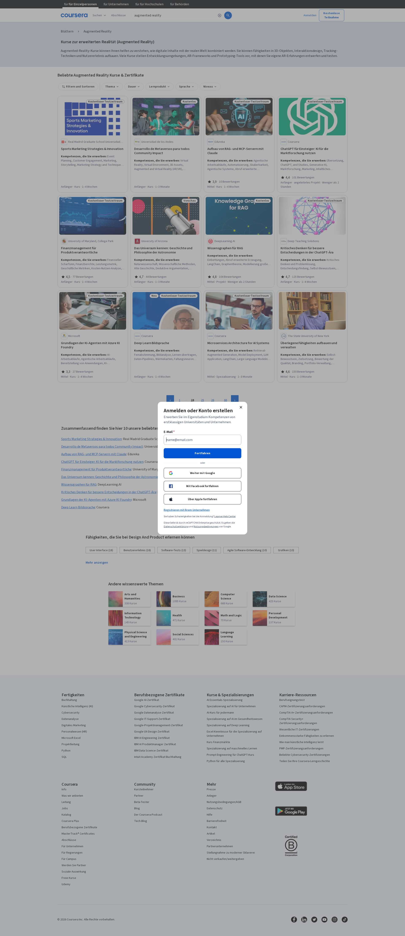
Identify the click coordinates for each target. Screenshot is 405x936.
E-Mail (169, 432)
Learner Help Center (225, 516)
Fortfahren (202, 453)
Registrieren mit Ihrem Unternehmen (187, 510)
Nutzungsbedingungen (206, 526)
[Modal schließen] (241, 407)
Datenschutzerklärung (176, 526)
